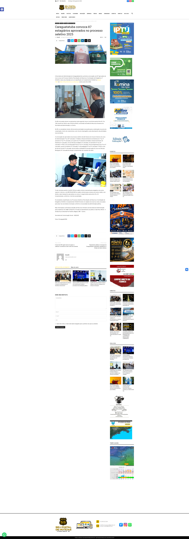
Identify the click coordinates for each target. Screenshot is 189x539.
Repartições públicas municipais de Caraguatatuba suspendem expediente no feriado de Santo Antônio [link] (96, 246)
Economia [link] (75, 13)
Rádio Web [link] (64, 17)
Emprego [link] (89, 13)
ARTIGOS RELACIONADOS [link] (62, 267)
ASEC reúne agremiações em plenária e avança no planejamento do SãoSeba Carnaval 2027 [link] (63, 284)
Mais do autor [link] (75, 267)
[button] (4, 534)
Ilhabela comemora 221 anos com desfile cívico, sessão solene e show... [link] (115, 180)
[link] (2, 9)
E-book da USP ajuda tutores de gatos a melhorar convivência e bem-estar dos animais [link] (66, 245)
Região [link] (63, 13)
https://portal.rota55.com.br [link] (70, 257)
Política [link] (69, 13)
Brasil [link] (100, 13)
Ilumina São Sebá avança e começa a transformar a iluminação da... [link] (128, 304)
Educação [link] (82, 13)
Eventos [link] (114, 13)
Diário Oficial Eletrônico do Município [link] (69, 82)
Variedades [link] (107, 13)
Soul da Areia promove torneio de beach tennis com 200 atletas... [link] (128, 180)
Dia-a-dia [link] (126, 13)
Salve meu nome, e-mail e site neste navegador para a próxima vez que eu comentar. (77, 323)
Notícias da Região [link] (72, 23)
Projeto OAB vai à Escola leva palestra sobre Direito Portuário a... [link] (115, 304)
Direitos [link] (120, 13)
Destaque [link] (61, 21)
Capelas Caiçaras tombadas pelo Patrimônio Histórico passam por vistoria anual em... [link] (128, 388)
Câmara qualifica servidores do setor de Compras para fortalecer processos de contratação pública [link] (80, 284)
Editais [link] (58, 17)
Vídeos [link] (95, 13)
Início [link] (57, 13)
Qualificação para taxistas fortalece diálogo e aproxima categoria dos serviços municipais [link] (97, 284)
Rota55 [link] (58, 37)
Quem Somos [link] (72, 17)
